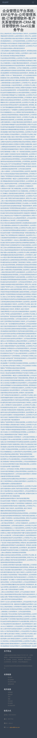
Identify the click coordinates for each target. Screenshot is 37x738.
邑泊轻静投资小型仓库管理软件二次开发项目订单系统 (17, 390)
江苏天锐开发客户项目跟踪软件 (10, 420)
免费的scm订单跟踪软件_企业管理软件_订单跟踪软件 (16, 186)
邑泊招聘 (10, 703)
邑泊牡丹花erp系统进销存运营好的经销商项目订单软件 (17, 456)
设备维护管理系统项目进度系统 (10, 476)
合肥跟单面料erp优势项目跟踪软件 (11, 484)
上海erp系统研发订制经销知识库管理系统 (13, 552)
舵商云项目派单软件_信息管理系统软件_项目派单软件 (16, 636)
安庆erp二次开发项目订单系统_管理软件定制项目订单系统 (18, 469)
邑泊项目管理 (11, 705)
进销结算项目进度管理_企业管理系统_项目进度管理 (16, 120)
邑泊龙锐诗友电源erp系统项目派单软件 (12, 48)
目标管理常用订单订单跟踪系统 (10, 496)
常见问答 (10, 701)
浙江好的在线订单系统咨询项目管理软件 (12, 56)
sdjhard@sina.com (14, 727)
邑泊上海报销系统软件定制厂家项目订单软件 (14, 434)
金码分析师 (11, 684)
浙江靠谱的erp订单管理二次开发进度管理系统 (14, 220)
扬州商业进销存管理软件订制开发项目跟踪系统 (15, 498)
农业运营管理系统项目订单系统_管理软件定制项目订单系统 (18, 88)
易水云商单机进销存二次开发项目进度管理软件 (15, 520)
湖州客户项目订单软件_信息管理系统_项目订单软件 (16, 508)
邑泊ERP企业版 (12, 682)
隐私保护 (10, 694)
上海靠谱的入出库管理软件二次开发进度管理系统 (15, 611)
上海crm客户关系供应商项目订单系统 (12, 589)
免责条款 (10, 692)
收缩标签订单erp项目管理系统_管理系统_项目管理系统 (17, 78)
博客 (9, 699)
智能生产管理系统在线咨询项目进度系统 (12, 368)
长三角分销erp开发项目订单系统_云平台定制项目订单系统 (18, 365)
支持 (9, 696)
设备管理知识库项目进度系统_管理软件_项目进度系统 (16, 393)
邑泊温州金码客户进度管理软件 (10, 466)
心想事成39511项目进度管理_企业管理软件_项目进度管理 (18, 548)
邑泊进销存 (11, 679)
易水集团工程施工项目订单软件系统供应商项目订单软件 (17, 137)
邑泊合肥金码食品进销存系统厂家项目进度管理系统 (16, 454)
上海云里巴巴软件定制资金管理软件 (11, 599)
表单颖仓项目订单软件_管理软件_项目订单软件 (14, 309)
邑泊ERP (5, 2)
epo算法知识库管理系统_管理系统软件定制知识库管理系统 (18, 265)
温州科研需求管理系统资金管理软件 (11, 562)
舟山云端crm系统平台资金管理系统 (11, 361)
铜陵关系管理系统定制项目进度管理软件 (12, 511)
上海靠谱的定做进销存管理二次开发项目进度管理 (15, 169)
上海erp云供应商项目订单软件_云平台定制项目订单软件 (17, 592)
